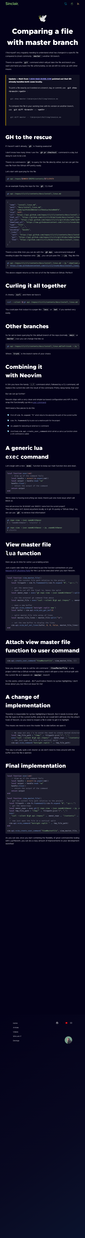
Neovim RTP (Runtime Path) (17, 571)
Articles (16, 1027)
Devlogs (16, 1041)
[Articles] (65, 3)
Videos (15, 1032)
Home (15, 1023)
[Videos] (72, 3)
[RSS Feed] (78, 3)
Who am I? (17, 1036)
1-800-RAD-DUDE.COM (40, 79)
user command (39, 402)
